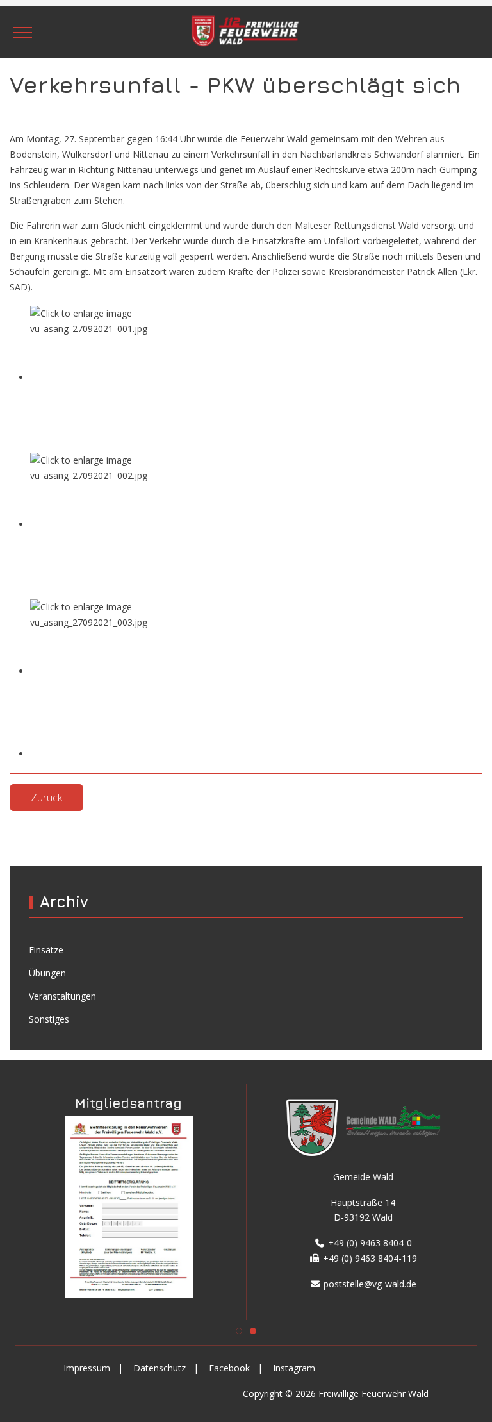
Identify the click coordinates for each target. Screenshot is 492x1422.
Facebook (229, 1368)
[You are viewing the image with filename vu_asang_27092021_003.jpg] (126, 671)
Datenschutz (159, 1368)
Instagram (294, 1368)
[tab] (239, 1331)
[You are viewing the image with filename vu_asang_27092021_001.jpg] (126, 377)
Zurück (46, 797)
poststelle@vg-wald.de (368, 1284)
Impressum (86, 1368)
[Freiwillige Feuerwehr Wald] (246, 32)
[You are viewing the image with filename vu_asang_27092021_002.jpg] (126, 524)
